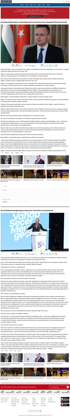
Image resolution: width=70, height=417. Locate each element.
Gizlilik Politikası (30, 415)
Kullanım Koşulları (43, 415)
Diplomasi (7, 152)
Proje (15, 350)
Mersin (6, 350)
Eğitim (39, 4)
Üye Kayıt (50, 399)
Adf (2, 152)
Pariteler (49, 392)
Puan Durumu (35, 392)
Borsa (2, 392)
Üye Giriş (50, 398)
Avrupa (26, 4)
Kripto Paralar (65, 392)
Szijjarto (17, 152)
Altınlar (34, 398)
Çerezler (35, 415)
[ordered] (18, 202)
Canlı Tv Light (4, 401)
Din (35, 4)
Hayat (44, 4)
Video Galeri (43, 399)
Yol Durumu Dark (4, 399)
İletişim (24, 415)
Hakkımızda (20, 415)
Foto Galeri (43, 398)
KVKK (38, 415)
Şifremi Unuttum (52, 401)
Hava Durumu (26, 392)
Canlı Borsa (23, 398)
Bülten (31, 4)
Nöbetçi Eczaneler (15, 401)
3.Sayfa (21, 4)
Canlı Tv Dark (14, 398)
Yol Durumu (57, 392)
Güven (12, 152)
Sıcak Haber (43, 405)
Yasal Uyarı (50, 415)
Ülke (21, 152)
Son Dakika (13, 403)
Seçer (19, 350)
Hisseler (42, 392)
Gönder (4, 201)
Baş (2, 350)
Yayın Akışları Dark (15, 399)
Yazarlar (42, 401)
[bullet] (20, 202)
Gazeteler (18, 392)
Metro (11, 350)
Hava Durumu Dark (5, 398)
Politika (48, 4)
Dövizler (34, 399)
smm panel (13, 405)
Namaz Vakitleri (10, 392)
